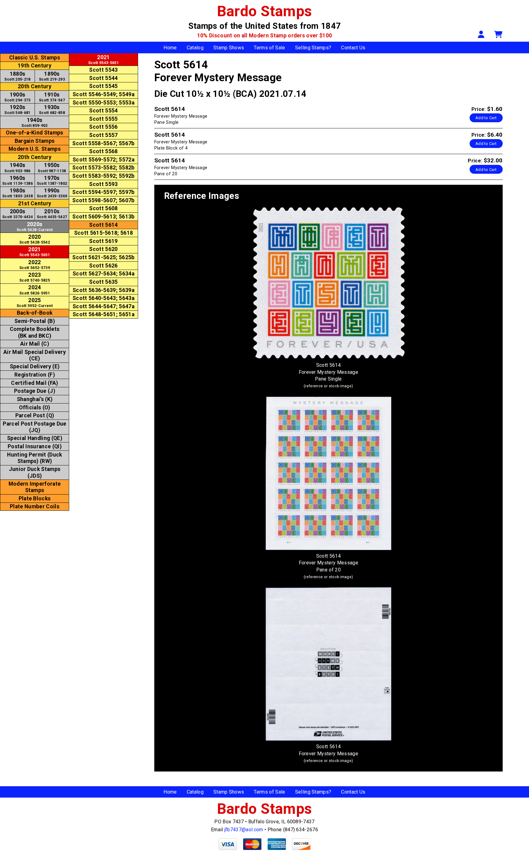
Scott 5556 (103, 127)
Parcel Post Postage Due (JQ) (34, 427)
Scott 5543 (103, 70)
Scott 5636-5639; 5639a (103, 290)
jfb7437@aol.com (243, 829)
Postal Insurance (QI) (35, 446)
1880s (17, 76)
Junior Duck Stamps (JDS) (35, 472)
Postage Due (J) (34, 391)
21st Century (34, 203)
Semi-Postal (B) (34, 321)
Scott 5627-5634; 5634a (103, 274)
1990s (52, 193)
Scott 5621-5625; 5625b (103, 257)
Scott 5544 (103, 78)
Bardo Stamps (264, 11)
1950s (52, 167)
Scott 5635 (103, 282)
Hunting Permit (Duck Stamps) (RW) (34, 458)
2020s (35, 226)
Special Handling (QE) (34, 438)
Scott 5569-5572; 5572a (103, 160)
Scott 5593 (103, 184)
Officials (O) (34, 407)
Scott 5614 (103, 225)
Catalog (195, 48)
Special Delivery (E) (34, 366)
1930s (52, 109)
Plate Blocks (35, 498)
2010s (52, 213)
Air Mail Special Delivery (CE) (34, 355)
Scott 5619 (103, 241)
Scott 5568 (103, 151)
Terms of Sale (269, 48)
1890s (52, 76)
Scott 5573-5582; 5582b (103, 168)
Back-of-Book (35, 313)
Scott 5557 (103, 135)
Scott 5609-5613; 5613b (103, 217)
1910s (52, 97)
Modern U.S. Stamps (35, 149)
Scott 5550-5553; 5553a (103, 103)
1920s (17, 109)
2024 (34, 289)
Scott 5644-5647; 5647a (103, 306)
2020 (34, 239)
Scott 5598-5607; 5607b (103, 200)
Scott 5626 (103, 266)
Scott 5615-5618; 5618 (103, 233)
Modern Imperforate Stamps (35, 487)
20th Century (34, 86)
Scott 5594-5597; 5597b (103, 192)
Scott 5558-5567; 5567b (103, 143)
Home (170, 48)
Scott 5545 (103, 86)
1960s (17, 180)
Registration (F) (34, 375)
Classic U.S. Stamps (34, 58)
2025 (35, 302)
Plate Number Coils (34, 506)
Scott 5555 (103, 119)
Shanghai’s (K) (34, 399)
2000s (17, 213)
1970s (52, 180)
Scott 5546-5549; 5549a (103, 94)
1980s (17, 193)
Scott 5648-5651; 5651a (103, 314)
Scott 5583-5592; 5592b (103, 176)
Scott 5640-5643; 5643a (103, 298)
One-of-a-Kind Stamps (34, 133)
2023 (34, 277)
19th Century (34, 66)
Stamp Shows (228, 48)
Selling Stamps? (313, 48)
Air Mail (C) (34, 344)
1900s (17, 97)
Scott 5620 (103, 249)
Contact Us (353, 48)
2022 (34, 264)
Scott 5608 (103, 208)
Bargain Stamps (34, 141)
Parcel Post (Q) (34, 415)
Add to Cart (486, 118)
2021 (34, 251)
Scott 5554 (103, 111)
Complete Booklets (34, 332)
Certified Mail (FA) (34, 383)
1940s (34, 122)
